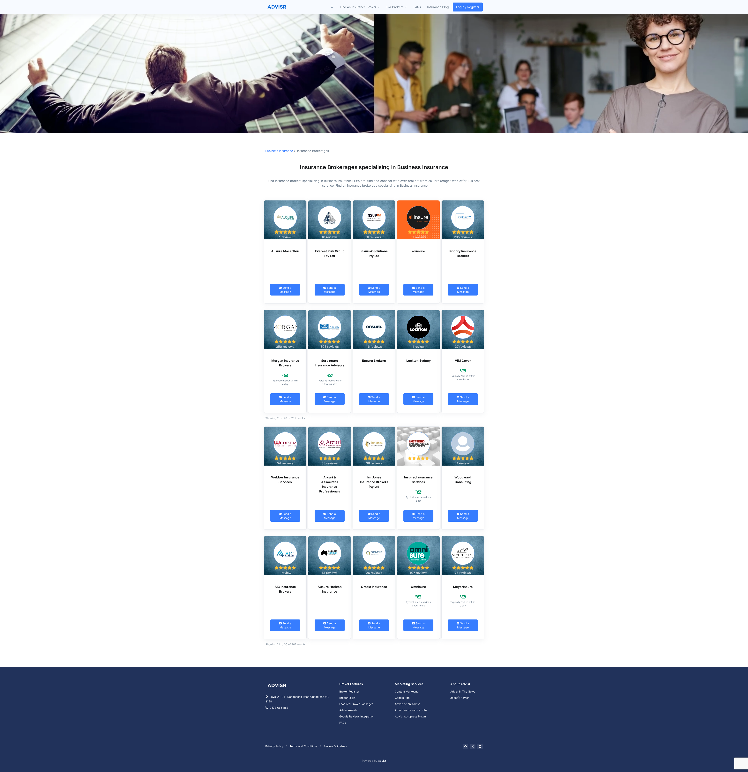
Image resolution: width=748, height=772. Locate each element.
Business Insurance (279, 151)
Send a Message (286, 289)
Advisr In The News (462, 691)
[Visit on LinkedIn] (480, 746)
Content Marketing (407, 691)
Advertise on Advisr (407, 704)
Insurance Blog (438, 7)
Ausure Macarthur (285, 251)
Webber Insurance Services (285, 479)
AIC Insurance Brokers (285, 589)
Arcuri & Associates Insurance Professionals (329, 484)
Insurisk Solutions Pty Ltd (374, 253)
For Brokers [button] (394, 7)
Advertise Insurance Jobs (411, 710)
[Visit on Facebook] (465, 746)
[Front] (277, 7)
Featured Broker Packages (356, 704)
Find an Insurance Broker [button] (358, 7)
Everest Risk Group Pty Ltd (329, 253)
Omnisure (418, 587)
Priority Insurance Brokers (462, 253)
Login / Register (467, 7)
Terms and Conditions (303, 746)
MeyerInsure (463, 587)
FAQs (417, 7)
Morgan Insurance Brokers (285, 363)
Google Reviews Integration (356, 716)
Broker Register (349, 691)
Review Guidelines (335, 746)
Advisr (382, 760)
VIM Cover (463, 361)
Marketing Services (409, 684)
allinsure (418, 251)
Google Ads (402, 697)
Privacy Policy (274, 746)
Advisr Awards (348, 710)
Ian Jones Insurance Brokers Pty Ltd (374, 482)
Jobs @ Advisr (459, 697)
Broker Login (347, 697)
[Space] (277, 685)
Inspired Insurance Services (418, 479)
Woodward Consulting (462, 479)
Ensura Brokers (374, 361)
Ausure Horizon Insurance (330, 589)
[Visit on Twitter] (472, 746)
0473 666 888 (278, 707)
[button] (332, 7)
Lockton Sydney (418, 361)
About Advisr (460, 684)
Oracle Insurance (374, 587)
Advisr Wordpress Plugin (410, 716)
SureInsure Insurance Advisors (329, 363)
